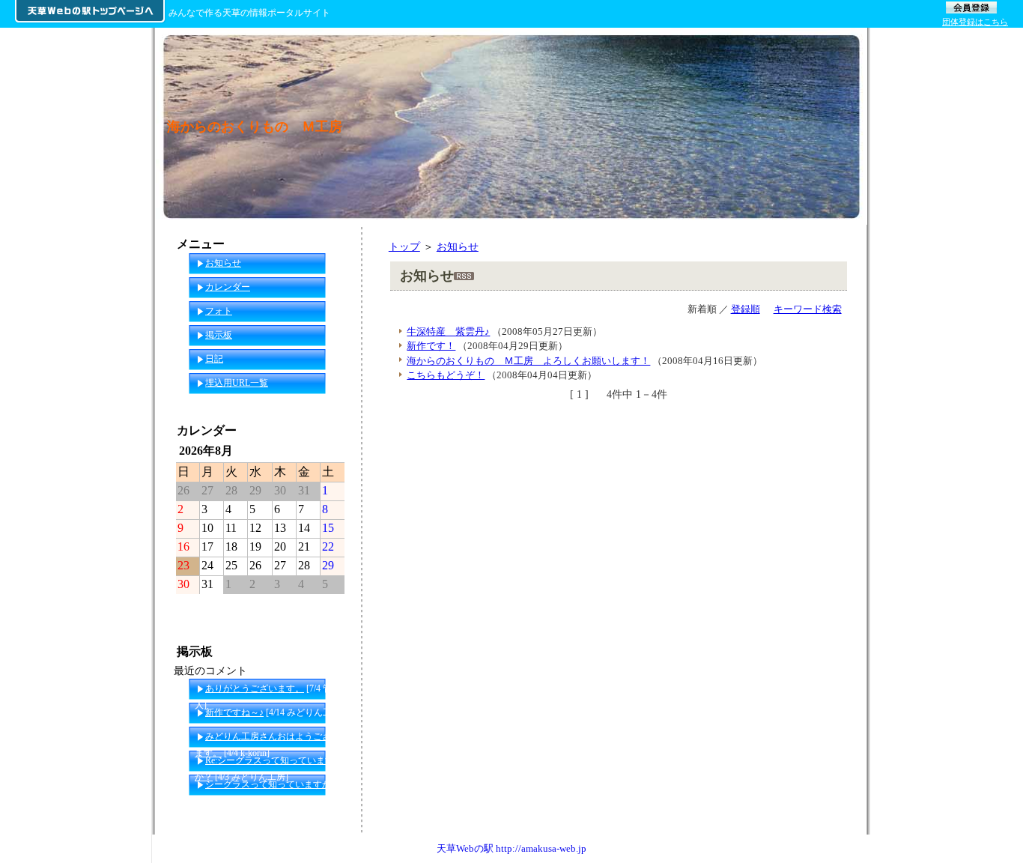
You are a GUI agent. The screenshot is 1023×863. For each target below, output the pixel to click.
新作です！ (431, 345)
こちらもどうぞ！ (446, 375)
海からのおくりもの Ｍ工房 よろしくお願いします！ (528, 360)
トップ (404, 246)
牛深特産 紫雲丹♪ (448, 331)
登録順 (745, 309)
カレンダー (227, 287)
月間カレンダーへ (306, 606)
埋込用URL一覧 (236, 383)
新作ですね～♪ (234, 712)
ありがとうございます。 (254, 688)
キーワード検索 (808, 309)
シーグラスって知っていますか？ (272, 784)
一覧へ (332, 808)
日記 (214, 359)
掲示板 (218, 335)
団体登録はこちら (975, 21)
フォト (218, 311)
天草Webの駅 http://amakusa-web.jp (511, 848)
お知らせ (458, 246)
